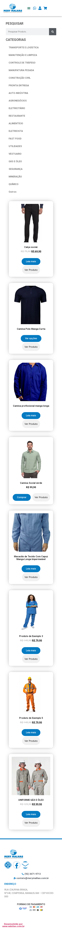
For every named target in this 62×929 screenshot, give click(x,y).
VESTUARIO (15, 153)
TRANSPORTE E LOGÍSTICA (24, 47)
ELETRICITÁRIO (17, 108)
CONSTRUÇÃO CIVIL (20, 78)
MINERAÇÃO (15, 176)
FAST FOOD (15, 138)
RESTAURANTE (17, 115)
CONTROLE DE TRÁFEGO (22, 62)
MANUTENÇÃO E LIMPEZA (23, 55)
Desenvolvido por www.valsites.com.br (13, 925)
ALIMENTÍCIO (16, 123)
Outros (12, 191)
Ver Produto (31, 269)
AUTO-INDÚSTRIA (18, 93)
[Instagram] (8, 865)
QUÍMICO (13, 184)
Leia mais (31, 261)
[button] (28, 8)
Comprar (21, 497)
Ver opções (31, 338)
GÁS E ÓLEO (15, 161)
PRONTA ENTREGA (19, 85)
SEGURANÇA (15, 169)
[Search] (52, 31)
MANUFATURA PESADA (21, 70)
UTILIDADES (15, 146)
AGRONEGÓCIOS (18, 100)
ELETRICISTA (16, 131)
